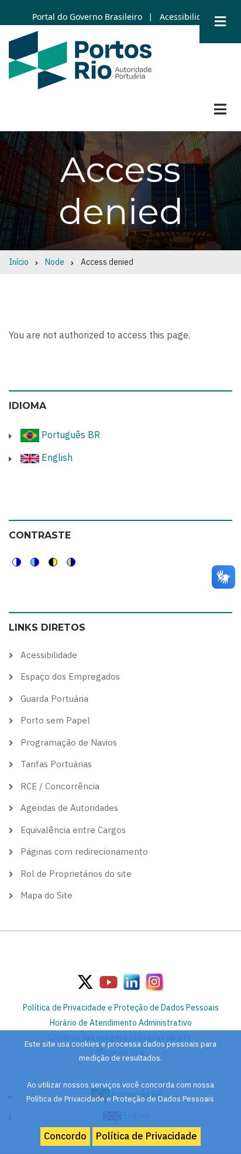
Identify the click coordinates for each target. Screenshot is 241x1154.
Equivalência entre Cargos (73, 829)
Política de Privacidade (146, 1136)
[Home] (80, 59)
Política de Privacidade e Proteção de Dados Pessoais (121, 1007)
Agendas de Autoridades (69, 807)
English (56, 457)
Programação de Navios (68, 742)
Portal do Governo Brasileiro (87, 16)
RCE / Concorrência (59, 786)
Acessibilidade (186, 16)
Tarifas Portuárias (56, 764)
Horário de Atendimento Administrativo (121, 1022)
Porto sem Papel (55, 720)
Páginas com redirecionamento (84, 851)
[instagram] (131, 981)
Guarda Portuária (54, 698)
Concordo (65, 1136)
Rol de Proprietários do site (76, 873)
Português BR (69, 434)
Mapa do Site (46, 895)
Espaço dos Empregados (70, 676)
